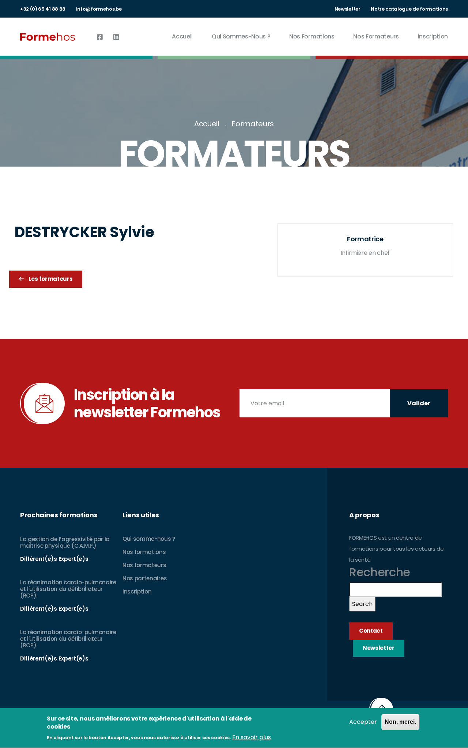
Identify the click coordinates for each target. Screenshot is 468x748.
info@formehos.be (99, 8)
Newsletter (348, 8)
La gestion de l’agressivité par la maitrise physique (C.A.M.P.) (65, 542)
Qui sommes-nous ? (241, 36)
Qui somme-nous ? (148, 539)
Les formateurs (49, 279)
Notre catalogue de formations (409, 8)
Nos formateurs (376, 36)
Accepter (363, 722)
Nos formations (312, 36)
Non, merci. (400, 722)
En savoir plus (251, 737)
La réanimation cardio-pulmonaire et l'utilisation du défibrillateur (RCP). (68, 588)
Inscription (433, 36)
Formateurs (252, 124)
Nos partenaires (144, 578)
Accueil (182, 36)
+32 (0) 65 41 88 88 (42, 8)
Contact (371, 631)
